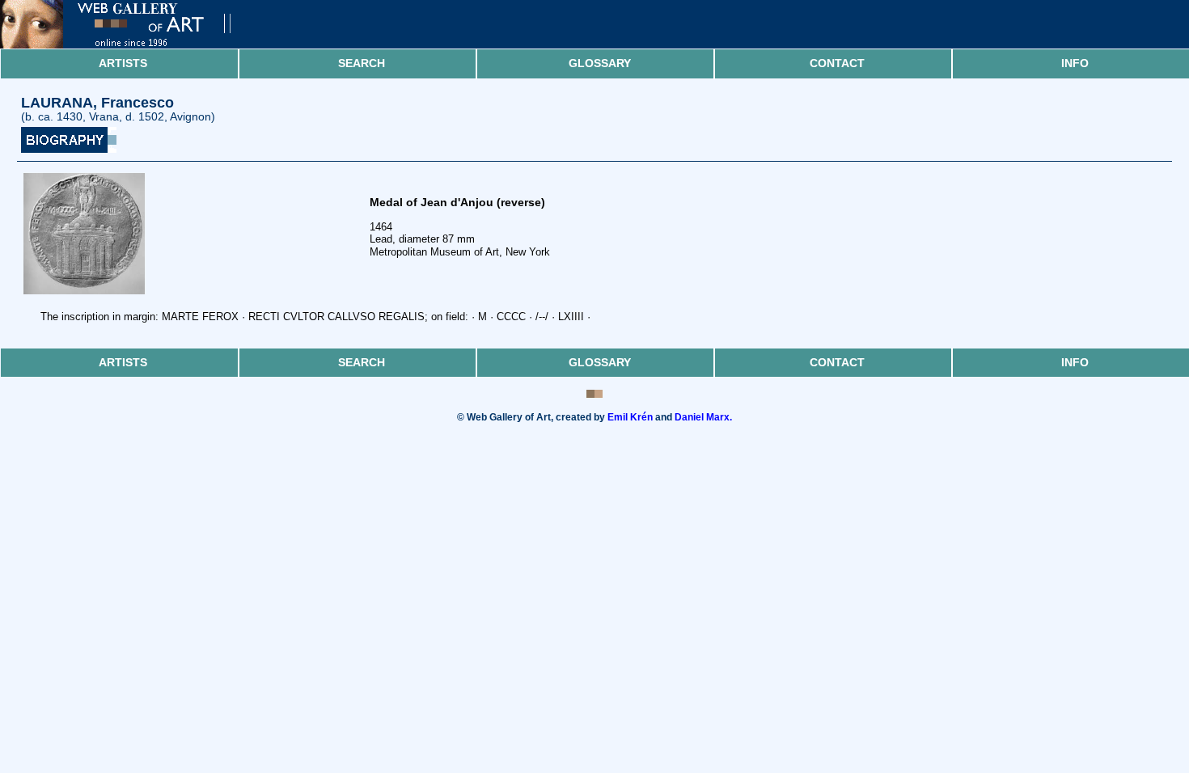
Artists (123, 63)
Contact (837, 63)
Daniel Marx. (703, 417)
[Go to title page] (129, 45)
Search (361, 63)
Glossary (600, 63)
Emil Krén (630, 417)
